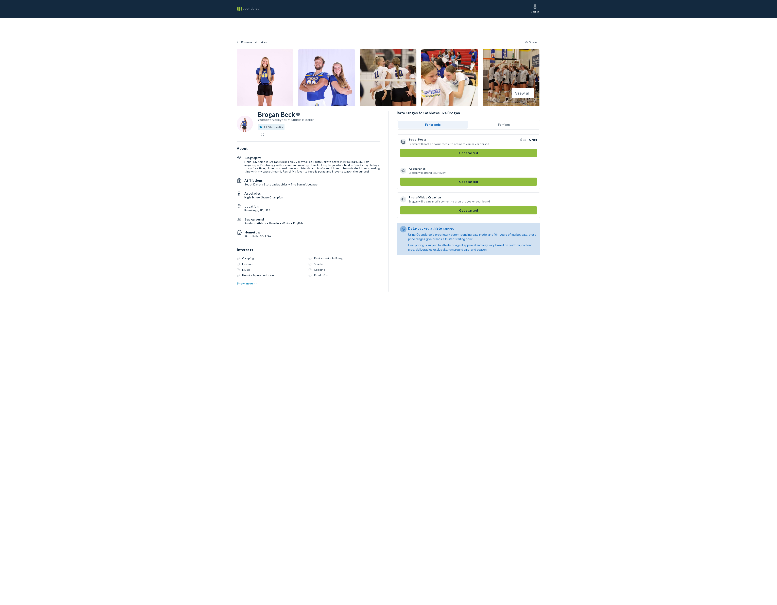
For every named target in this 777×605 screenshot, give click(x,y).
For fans (504, 124)
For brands (433, 124)
